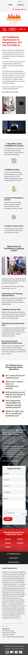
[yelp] (7, 626)
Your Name (6, 473)
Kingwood (7, 543)
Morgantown (20, 543)
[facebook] (3, 626)
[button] (14, 377)
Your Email (6, 479)
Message (5, 498)
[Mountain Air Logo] (14, 13)
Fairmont (20, 539)
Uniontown (8, 547)
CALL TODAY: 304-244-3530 (10, 92)
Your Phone (6, 486)
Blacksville (8, 539)
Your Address (7, 492)
